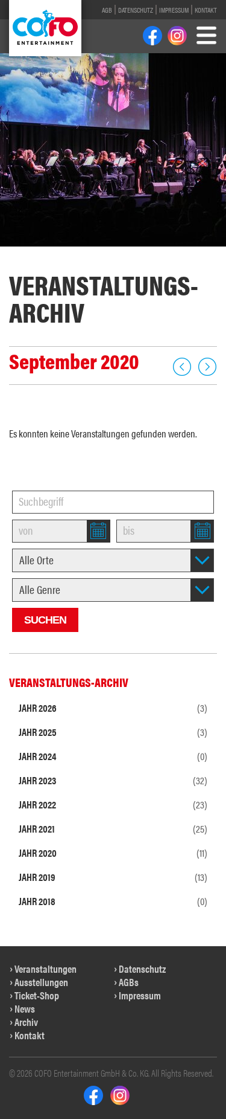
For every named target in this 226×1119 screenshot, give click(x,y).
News (24, 1008)
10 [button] (145, 253)
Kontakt (206, 9)
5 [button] (72, 253)
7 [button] (100, 253)
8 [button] (114, 253)
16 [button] (133, 266)
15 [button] (113, 266)
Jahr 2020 (113, 852)
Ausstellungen (41, 981)
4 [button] (58, 253)
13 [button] (206, 253)
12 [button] (185, 253)
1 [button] (17, 253)
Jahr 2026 (113, 707)
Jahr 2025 (113, 731)
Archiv (26, 1021)
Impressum (174, 9)
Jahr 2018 (113, 901)
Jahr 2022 (113, 804)
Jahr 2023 (113, 780)
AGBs (129, 981)
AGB (107, 9)
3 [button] (45, 253)
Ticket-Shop (36, 995)
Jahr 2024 (113, 756)
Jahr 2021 (113, 828)
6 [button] (86, 253)
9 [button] (128, 253)
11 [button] (165, 253)
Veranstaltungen (45, 968)
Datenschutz (135, 9)
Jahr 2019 (113, 876)
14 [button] (92, 266)
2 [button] (31, 253)
